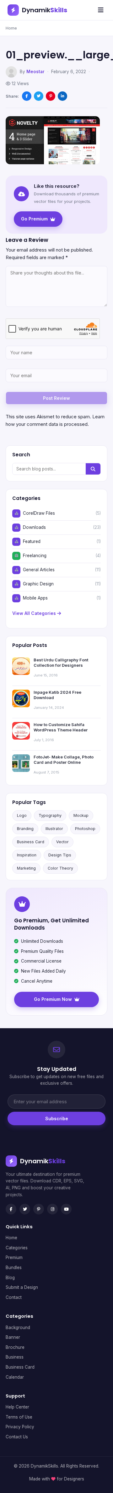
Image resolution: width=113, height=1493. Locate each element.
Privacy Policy (20, 1426)
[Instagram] (52, 1209)
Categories (17, 1247)
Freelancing (34, 555)
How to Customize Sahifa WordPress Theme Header (61, 727)
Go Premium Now (53, 999)
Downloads (34, 527)
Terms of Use (19, 1417)
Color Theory (60, 868)
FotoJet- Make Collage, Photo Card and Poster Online (64, 759)
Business (15, 1357)
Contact (14, 1297)
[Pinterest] (38, 1209)
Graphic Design (38, 583)
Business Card (30, 841)
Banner (13, 1337)
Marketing (26, 868)
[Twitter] (24, 1209)
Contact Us (17, 1436)
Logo (22, 815)
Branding (25, 828)
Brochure (15, 1347)
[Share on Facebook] (26, 96)
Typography (50, 815)
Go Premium (34, 218)
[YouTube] (66, 1209)
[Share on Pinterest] (50, 96)
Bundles (14, 1267)
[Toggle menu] (100, 10)
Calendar (15, 1377)
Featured (31, 541)
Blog (10, 1277)
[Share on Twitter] (38, 96)
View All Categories (34, 613)
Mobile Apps (35, 597)
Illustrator (54, 828)
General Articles (39, 569)
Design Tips (59, 855)
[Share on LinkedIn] (62, 96)
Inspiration (26, 855)
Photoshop (85, 828)
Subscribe (56, 1118)
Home (11, 27)
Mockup (81, 815)
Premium (14, 1257)
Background (18, 1327)
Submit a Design (22, 1287)
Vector (62, 841)
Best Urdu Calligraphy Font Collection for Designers (61, 662)
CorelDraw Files (39, 513)
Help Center (17, 1406)
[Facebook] (11, 1209)
